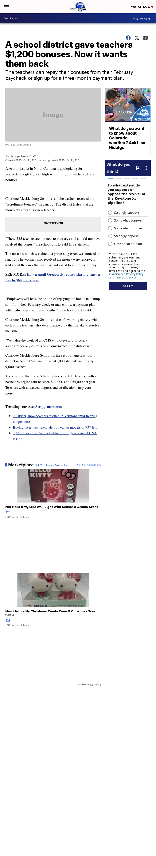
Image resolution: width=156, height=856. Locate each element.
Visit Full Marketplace (88, 464)
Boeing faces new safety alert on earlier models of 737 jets (55, 427)
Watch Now (141, 7)
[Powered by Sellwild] (95, 684)
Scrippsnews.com (48, 406)
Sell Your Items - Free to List (51, 465)
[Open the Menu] (6, 6)
